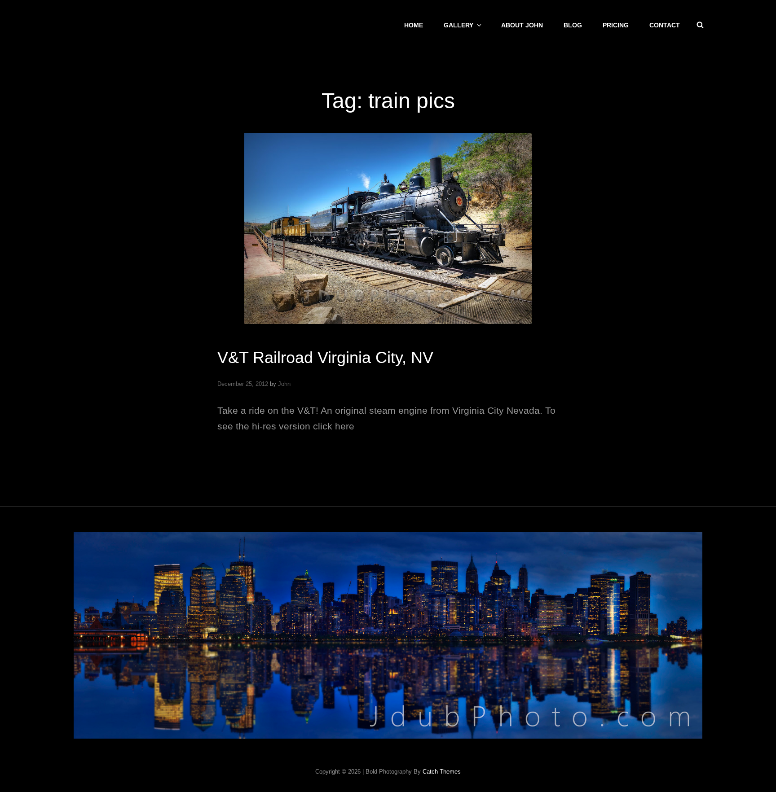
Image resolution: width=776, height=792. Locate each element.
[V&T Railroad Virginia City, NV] (388, 228)
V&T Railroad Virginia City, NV (325, 357)
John (284, 384)
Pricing (616, 25)
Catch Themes (442, 771)
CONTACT (664, 25)
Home (413, 25)
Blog (573, 25)
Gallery (458, 25)
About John (522, 25)
